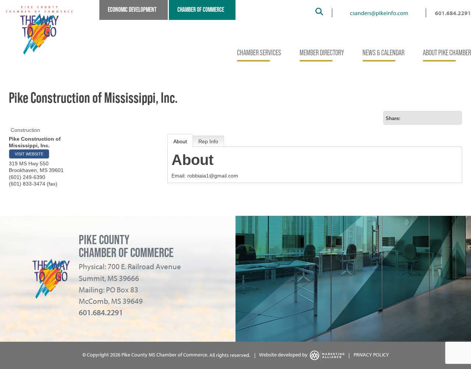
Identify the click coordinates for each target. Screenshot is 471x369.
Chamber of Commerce (200, 9)
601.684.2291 (453, 13)
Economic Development (132, 9)
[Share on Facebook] (431, 117)
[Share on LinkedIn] (455, 117)
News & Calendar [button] (383, 52)
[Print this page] (408, 117)
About (180, 141)
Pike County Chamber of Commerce (126, 246)
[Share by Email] (419, 117)
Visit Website (29, 154)
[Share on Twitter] (443, 117)
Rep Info (208, 141)
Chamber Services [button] (259, 52)
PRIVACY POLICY (371, 355)
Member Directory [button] (322, 52)
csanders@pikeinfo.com (379, 13)
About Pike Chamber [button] (447, 52)
